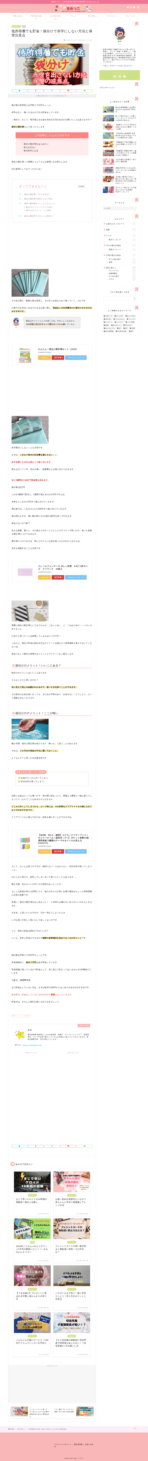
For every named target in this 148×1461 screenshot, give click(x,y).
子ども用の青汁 (121, 259)
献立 (120, 328)
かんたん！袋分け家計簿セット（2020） (58, 349)
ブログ (122, 279)
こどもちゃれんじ (119, 319)
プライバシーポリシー (63, 1444)
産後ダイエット (121, 249)
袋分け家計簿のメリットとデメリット (40, 203)
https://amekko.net (32, 1045)
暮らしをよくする (18, 1016)
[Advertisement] (52, 243)
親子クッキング (122, 240)
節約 (28, 1016)
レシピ (73, 16)
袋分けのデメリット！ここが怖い (39, 210)
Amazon (44, 358)
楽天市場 (57, 357)
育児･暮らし (92, 16)
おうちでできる (131, 316)
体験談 (107, 325)
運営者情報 (78, 1444)
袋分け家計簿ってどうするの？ (37, 194)
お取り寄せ (108, 319)
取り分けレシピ (117, 325)
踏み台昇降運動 (109, 331)
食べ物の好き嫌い (122, 331)
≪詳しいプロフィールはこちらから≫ (117, 66)
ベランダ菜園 (130, 322)
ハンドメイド (119, 322)
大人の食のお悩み (55, 16)
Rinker (48, 352)
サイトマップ (130, 16)
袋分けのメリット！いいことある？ (40, 207)
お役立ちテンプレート (120, 224)
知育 (120, 230)
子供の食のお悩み (36, 16)
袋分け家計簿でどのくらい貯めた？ (39, 216)
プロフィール (112, 16)
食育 (122, 262)
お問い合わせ (17, 16)
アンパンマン (122, 271)
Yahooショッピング (76, 357)
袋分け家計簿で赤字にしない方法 (38, 199)
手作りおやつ (128, 325)
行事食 (133, 328)
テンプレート (108, 322)
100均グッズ (108, 316)
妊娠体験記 (121, 273)
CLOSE (81, 186)
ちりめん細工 (122, 276)
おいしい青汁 (119, 316)
